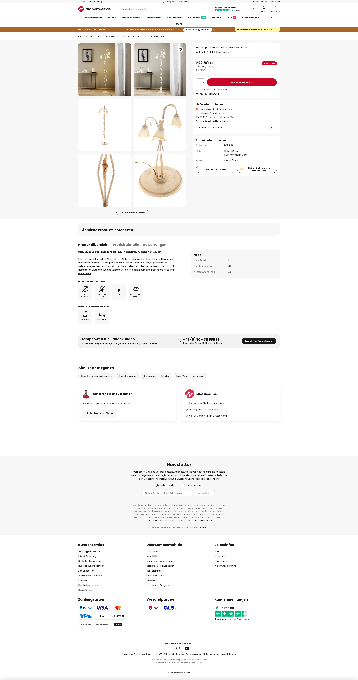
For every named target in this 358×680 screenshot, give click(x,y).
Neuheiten (196, 17)
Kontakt (82, 580)
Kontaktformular (152, 520)
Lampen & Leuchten (86, 36)
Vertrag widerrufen (89, 551)
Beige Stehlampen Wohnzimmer (96, 376)
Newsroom (152, 580)
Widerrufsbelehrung (225, 565)
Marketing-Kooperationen (160, 561)
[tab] (93, 244)
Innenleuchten (103, 36)
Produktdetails (126, 244)
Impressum (220, 561)
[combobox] (164, 9)
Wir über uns (153, 551)
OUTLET (269, 17)
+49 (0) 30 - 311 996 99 (201, 339)
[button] (104, 125)
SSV (197, 29)
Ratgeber (165, 585)
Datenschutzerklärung (203, 520)
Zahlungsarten (86, 570)
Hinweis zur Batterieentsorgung (189, 654)
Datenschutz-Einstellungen (133, 654)
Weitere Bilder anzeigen (132, 212)
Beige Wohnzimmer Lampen (190, 376)
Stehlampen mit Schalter (156, 376)
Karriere (150, 565)
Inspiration (152, 585)
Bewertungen (154, 244)
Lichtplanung (153, 570)
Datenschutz (221, 556)
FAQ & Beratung (87, 556)
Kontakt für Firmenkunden (258, 341)
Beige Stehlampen (128, 376)
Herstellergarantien (89, 585)
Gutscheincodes (155, 575)
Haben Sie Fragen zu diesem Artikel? (259, 169)
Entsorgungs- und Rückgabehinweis (220, 654)
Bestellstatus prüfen (89, 561)
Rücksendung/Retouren (91, 565)
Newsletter (152, 556)
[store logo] (94, 9)
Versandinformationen (90, 575)
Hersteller (202, 527)
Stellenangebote (166, 565)
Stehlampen (116, 36)
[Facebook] (170, 648)
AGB (216, 551)
